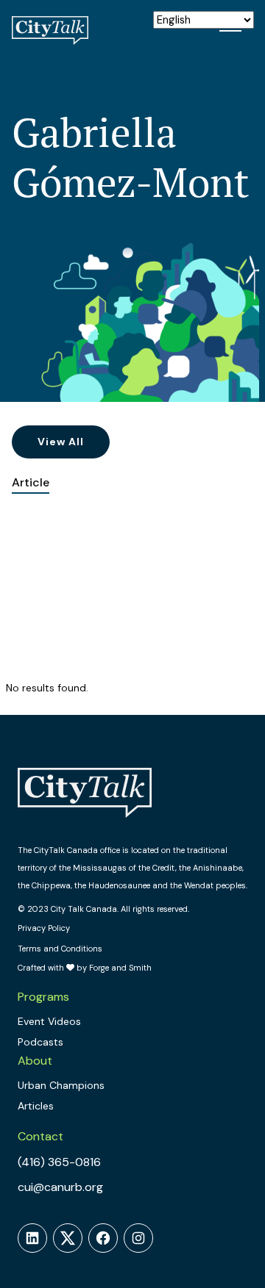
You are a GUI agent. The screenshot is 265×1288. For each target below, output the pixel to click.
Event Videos (49, 1021)
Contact (40, 1136)
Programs (43, 996)
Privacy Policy (44, 928)
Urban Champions (61, 1085)
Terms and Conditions (60, 948)
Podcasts (40, 1041)
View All (61, 441)
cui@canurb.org (60, 1187)
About (35, 1060)
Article (30, 482)
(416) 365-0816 (59, 1162)
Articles (36, 1105)
